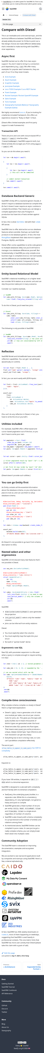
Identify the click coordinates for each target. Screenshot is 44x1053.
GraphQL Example (12, 83)
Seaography (6, 1030)
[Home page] (4, 15)
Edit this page (9, 953)
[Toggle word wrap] (36, 295)
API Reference (7, 993)
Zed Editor (21, 222)
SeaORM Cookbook (9, 990)
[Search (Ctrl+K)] (40, 9)
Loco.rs (22, 112)
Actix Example (10, 77)
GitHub (4, 1005)
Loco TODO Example (13, 89)
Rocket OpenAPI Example (28, 95)
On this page (8, 24)
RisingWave (6, 237)
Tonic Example (10, 102)
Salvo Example (10, 98)
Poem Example (10, 92)
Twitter (4, 1012)
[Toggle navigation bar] (3, 8)
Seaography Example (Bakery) (16, 105)
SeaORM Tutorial (8, 987)
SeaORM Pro (7, 2)
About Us (5, 1027)
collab (38, 222)
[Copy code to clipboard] (40, 157)
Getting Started (8, 984)
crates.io (5, 934)
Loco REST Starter (29, 89)
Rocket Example (11, 95)
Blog (3, 1024)
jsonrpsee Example (12, 86)
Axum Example (10, 80)
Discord (5, 1009)
